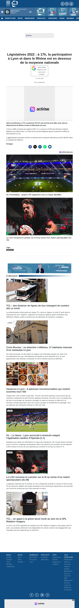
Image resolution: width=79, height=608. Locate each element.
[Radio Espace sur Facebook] (31, 595)
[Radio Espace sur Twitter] (37, 595)
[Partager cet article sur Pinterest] (39, 148)
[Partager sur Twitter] (34, 148)
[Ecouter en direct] (63, 4)
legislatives (10, 250)
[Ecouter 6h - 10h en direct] (39, 268)
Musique (70, 18)
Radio (61, 18)
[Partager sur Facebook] (29, 148)
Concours (52, 18)
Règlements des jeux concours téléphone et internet (68, 585)
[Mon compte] (71, 4)
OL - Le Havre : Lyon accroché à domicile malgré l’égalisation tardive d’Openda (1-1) (33, 436)
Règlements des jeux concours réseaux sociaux (68, 564)
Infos (20, 18)
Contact (9, 559)
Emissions (33, 559)
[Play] (3, 12)
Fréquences (10, 566)
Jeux (31, 562)
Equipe (8, 557)
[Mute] (30, 11)
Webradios (30, 18)
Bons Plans (10, 18)
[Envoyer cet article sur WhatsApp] (44, 148)
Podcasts (41, 18)
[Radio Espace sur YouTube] (42, 595)
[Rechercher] (67, 4)
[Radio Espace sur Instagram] (47, 595)
